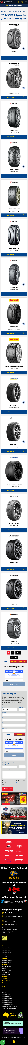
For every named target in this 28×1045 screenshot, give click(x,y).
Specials (4, 976)
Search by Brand (6, 952)
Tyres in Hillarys (6, 994)
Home (4, 11)
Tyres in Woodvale (7, 1002)
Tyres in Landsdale (7, 998)
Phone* (4, 718)
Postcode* (5, 728)
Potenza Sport (14, 562)
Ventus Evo (14, 641)
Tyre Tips (4, 956)
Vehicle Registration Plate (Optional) (9, 763)
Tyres (3, 946)
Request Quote (8, 788)
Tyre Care (4, 954)
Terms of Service (20, 782)
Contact (4, 978)
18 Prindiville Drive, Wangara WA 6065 (14, 917)
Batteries (4, 968)
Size (3, 707)
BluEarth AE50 (14, 287)
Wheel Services (6, 974)
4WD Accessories (6, 966)
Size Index (4, 992)
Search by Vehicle (7, 948)
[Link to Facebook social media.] (14, 1041)
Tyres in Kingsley (6, 996)
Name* (4, 712)
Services (4, 964)
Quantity (21, 707)
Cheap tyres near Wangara (9, 1008)
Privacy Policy (10, 782)
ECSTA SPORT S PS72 (14, 91)
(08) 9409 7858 (10, 921)
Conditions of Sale (21, 1037)
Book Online (6, 981)
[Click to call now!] (18, 2)
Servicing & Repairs (7, 970)
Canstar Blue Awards (7, 1004)
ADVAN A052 (14, 130)
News (4, 985)
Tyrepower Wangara (15, 5)
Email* (4, 723)
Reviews (4, 987)
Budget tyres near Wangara (9, 1006)
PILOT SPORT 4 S (14, 405)
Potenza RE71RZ (14, 523)
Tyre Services (5, 972)
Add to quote (10, 58)
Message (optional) (7, 770)
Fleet (3, 983)
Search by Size (6, 950)
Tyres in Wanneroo (7, 1000)
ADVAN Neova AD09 (14, 209)
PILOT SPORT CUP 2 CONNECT (14, 484)
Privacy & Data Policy (11, 1037)
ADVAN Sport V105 (14, 248)
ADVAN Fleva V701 (14, 169)
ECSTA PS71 (14, 51)
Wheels (4, 958)
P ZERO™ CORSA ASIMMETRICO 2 (14, 366)
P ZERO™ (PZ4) (14, 327)
